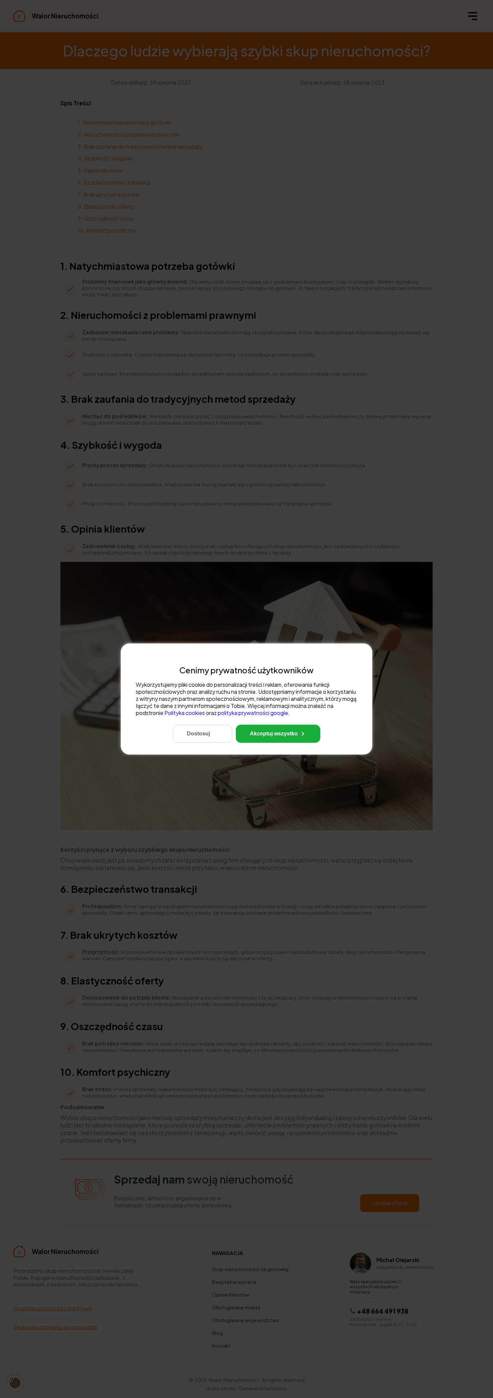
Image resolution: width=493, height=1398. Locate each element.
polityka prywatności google (253, 712)
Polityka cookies (184, 712)
